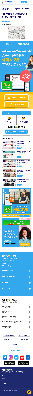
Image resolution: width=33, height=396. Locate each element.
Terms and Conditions (14, 393)
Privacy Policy (5, 393)
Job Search (4, 383)
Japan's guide (7, 270)
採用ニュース (9, 8)
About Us (6, 288)
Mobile (3, 378)
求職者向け (6, 327)
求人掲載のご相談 (15, 351)
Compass (4, 381)
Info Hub (4, 386)
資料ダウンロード (18, 97)
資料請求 (29, 392)
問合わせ (24, 2)
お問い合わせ (24, 340)
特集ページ (6, 312)
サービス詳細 (18, 104)
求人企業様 (6, 307)
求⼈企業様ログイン (24, 335)
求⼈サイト (16, 344)
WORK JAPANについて (11, 322)
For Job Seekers (8, 276)
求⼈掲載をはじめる (8, 335)
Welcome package (6, 376)
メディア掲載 (17, 8)
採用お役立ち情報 (9, 317)
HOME (3, 8)
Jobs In (5, 282)
